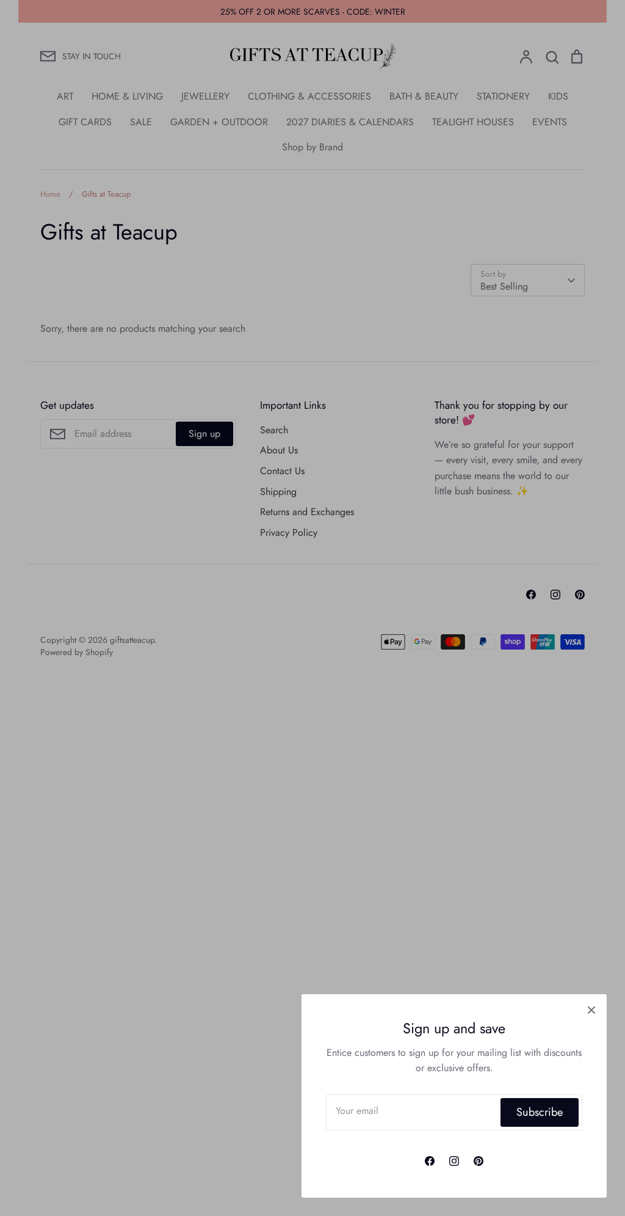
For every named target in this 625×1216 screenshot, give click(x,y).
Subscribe (539, 1112)
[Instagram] (454, 1161)
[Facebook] (429, 1161)
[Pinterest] (478, 1161)
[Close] (591, 1009)
